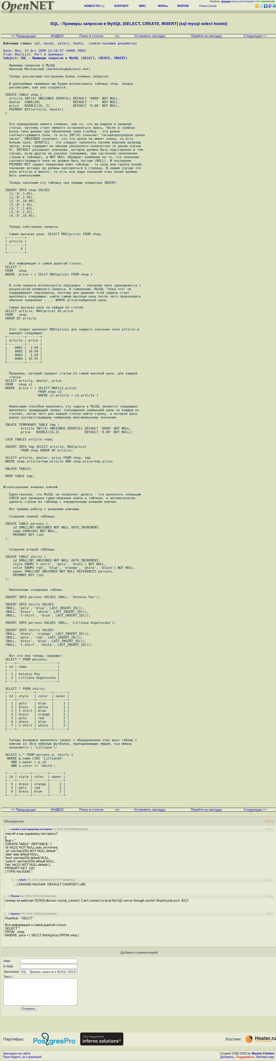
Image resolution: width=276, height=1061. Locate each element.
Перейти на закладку (206, 36)
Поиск (203, 6)
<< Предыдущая (23, 36)
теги (212, 6)
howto (78, 43)
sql (37, 43)
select (63, 43)
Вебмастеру (265, 1057)
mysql (49, 43)
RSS (269, 821)
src (117, 36)
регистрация (246, 1)
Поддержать (245, 1057)
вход (234, 1)
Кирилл (15, 913)
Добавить (227, 1057)
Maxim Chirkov (263, 1053)
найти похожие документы (113, 43)
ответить (82, 829)
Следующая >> (255, 36)
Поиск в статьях (91, 36)
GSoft (22, 880)
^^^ (61, 880)
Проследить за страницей (22, 1057)
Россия (15, 896)
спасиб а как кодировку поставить (31, 829)
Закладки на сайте (16, 1053)
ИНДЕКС (57, 36)
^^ (56, 880)
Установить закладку (150, 36)
